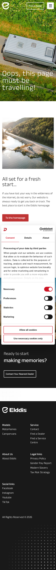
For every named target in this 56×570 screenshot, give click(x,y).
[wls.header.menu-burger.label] (50, 5)
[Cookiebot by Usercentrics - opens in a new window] (40, 229)
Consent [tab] (10, 238)
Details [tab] (28, 238)
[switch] (48, 298)
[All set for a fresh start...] (28, 143)
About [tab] (46, 238)
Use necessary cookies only (28, 338)
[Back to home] (14, 410)
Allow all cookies (28, 330)
